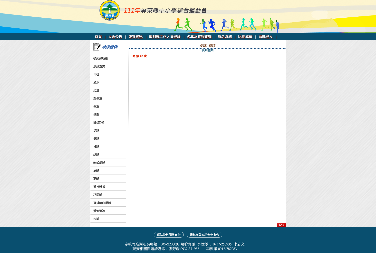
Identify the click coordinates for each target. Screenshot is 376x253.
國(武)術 (98, 122)
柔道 (96, 90)
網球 (96, 154)
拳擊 (96, 114)
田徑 (96, 74)
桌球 (96, 170)
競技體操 (99, 186)
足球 (96, 130)
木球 (96, 218)
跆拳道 (97, 98)
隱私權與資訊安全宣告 (204, 234)
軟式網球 (99, 162)
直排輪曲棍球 (102, 202)
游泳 (96, 82)
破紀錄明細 (100, 58)
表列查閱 (207, 50)
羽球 (96, 178)
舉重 (96, 106)
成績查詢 (99, 66)
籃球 (96, 138)
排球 (96, 146)
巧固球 (97, 194)
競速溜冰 (99, 210)
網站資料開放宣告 (169, 234)
